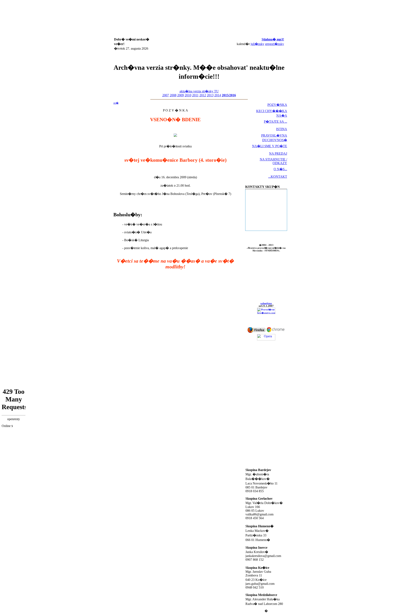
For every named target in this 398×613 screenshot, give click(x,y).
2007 (165, 95)
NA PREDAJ (278, 153)
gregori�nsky (274, 44)
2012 (202, 95)
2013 (210, 95)
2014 (217, 95)
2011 (195, 95)
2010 (188, 95)
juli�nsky (257, 44)
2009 (180, 95)
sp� (116, 102)
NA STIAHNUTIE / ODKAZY (273, 161)
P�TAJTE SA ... (275, 121)
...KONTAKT (277, 176)
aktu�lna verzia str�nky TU (199, 91)
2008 (173, 95)
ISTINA (281, 129)
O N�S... (280, 169)
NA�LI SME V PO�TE (269, 146)
